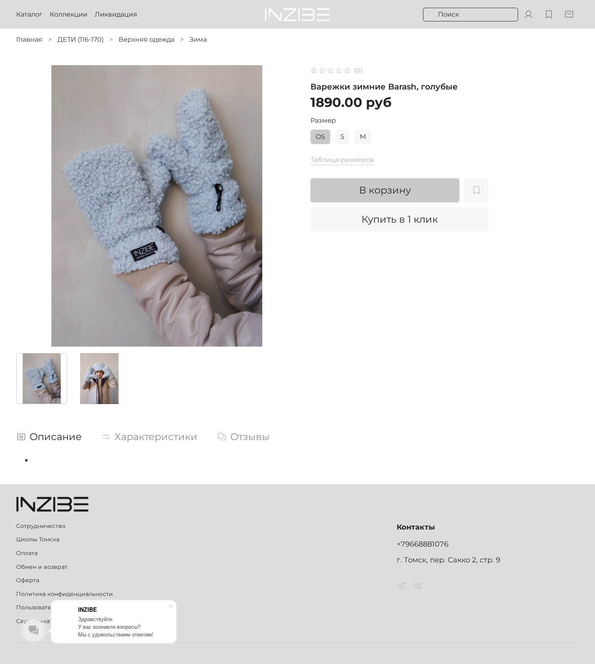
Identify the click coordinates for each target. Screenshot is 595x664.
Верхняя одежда (146, 39)
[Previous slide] (29, 206)
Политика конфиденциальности (64, 594)
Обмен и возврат (42, 566)
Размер (323, 120)
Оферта (27, 580)
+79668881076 (422, 544)
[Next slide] (284, 206)
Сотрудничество (41, 526)
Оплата (27, 553)
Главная (29, 39)
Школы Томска (38, 539)
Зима (198, 39)
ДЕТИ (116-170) (80, 39)
